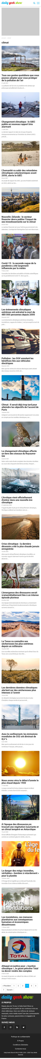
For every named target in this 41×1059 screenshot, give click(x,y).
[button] (38, 3)
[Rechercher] (34, 3)
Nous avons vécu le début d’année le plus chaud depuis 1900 (20, 781)
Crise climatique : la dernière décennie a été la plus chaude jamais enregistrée (20, 546)
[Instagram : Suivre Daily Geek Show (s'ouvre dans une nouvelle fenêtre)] (10, 1027)
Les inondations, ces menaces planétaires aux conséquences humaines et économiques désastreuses (17, 921)
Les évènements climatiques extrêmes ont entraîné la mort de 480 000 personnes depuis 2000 (18, 312)
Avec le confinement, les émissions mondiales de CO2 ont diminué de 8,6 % (20, 736)
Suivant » (10, 990)
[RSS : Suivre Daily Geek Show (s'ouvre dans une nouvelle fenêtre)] (17, 1027)
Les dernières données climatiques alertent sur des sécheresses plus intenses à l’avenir (19, 690)
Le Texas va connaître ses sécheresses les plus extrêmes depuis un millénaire (17, 644)
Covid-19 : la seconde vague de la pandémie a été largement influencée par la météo (19, 266)
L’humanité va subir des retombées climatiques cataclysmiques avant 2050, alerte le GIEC (19, 173)
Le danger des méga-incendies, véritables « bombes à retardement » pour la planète (20, 873)
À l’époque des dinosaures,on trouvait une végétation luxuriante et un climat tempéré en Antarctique (20, 827)
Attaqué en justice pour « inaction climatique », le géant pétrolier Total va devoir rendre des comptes (20, 968)
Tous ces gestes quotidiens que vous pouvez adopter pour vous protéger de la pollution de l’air (20, 78)
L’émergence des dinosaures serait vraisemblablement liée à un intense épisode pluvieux (20, 595)
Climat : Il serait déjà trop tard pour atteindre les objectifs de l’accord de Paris (20, 407)
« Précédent (7, 986)
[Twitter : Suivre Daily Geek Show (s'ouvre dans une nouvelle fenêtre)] (23, 1027)
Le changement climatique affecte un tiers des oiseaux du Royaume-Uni (19, 453)
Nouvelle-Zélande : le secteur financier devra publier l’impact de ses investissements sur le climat (19, 219)
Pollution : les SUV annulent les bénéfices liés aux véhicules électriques (17, 361)
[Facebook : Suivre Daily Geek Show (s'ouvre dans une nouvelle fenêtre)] (4, 1027)
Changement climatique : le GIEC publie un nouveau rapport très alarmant (18, 124)
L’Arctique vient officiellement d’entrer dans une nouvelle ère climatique (17, 500)
